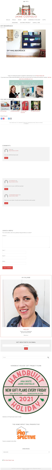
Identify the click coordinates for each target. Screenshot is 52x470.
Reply (6, 157)
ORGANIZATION (30, 122)
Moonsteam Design (37, 468)
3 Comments (26, 123)
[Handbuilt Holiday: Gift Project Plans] (26, 391)
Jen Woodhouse (12, 180)
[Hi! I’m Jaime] (26, 303)
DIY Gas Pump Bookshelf (23, 112)
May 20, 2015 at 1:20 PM (13, 181)
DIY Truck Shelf (3, 111)
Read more (26, 335)
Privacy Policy (26, 469)
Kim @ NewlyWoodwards (14, 194)
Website (3, 261)
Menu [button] (27, 1)
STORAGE (41, 122)
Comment (4, 235)
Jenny (10, 149)
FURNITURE (21, 122)
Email (3, 255)
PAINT (34, 122)
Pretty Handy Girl (40, 75)
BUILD (16, 122)
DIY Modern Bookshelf (15, 111)
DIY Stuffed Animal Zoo (35, 111)
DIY (17, 122)
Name (3, 250)
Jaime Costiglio (26, 11)
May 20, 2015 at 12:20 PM (13, 150)
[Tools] (26, 432)
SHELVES (37, 122)
